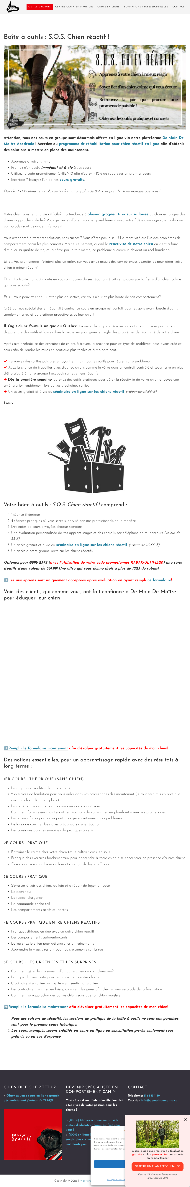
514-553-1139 (152, 1095)
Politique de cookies (116, 1180)
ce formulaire (159, 580)
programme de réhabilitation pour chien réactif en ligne (109, 144)
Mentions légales (90, 1180)
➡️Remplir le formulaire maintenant (36, 748)
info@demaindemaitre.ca (159, 1100)
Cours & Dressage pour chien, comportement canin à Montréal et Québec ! (13, 7)
